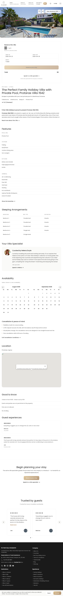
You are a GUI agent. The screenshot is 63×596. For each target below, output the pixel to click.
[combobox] (39, 4)
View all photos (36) (53, 11)
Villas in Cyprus (6, 581)
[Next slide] (59, 522)
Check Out (30, 2)
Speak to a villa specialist (31, 76)
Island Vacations (37, 576)
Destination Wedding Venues (41, 581)
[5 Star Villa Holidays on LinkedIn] (10, 565)
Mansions (35, 583)
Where (11, 2)
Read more (13, 525)
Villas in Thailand (6, 576)
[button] (50, 3)
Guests (7, 59)
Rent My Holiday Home (39, 555)
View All (35, 585)
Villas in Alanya (6, 579)
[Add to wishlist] (39, 11)
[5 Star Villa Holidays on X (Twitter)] (2, 565)
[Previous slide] (3, 522)
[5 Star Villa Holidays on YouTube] (13, 565)
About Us (35, 551)
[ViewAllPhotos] (31, 22)
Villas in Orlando (6, 572)
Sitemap (35, 564)
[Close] (45, 366)
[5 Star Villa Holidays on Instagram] (7, 565)
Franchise (36, 553)
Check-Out (35, 54)
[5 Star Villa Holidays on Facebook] (5, 565)
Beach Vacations (38, 574)
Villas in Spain (5, 583)
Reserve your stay (31, 478)
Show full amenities (8, 201)
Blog (34, 562)
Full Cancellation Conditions (10, 337)
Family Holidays (37, 572)
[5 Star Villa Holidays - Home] (3, 3)
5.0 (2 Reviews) (7, 102)
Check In (23, 2)
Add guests (39, 2)
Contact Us (17, 562)
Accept (57, 593)
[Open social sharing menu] (42, 11)
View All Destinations (7, 585)
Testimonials (36, 560)
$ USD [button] (55, 3)
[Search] (45, 3)
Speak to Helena (17, 267)
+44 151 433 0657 (7, 560)
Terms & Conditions (38, 557)
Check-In (8, 54)
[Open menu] (60, 3)
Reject (49, 593)
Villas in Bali (5, 574)
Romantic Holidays (38, 579)
